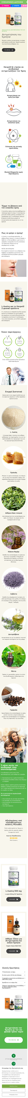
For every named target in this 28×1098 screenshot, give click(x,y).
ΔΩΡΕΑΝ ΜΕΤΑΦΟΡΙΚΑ (13, 1067)
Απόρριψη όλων (13, 1094)
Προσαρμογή (13, 1090)
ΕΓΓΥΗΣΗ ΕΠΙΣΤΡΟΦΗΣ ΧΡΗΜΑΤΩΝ (13, 1059)
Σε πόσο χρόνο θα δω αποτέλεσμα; (11, 975)
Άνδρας (16, 5)
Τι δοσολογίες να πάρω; (8, 972)
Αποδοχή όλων (14, 1086)
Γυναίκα (6, 5)
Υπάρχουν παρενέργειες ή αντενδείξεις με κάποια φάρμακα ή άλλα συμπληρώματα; (13, 987)
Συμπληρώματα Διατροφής (12, 2)
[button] (13, 972)
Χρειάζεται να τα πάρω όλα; (9, 982)
